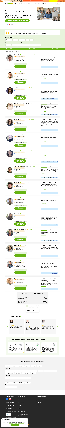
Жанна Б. (16, 213)
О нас (19, 398)
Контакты (19, 399)
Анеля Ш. (16, 119)
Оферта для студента (21, 412)
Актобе (33, 366)
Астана (14, 366)
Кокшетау (18, 373)
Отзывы (19, 405)
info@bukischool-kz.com (10, 403)
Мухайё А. (16, 103)
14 (37, 306)
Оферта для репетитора (21, 411)
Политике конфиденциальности (13, 423)
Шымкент (27, 382)
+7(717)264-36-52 (10, 405)
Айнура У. (16, 150)
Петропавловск (26, 373)
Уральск (27, 366)
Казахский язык (22, 39)
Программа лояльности (21, 417)
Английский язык (9, 39)
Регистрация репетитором (37, 3)
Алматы (8, 366)
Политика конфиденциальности (23, 414)
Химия (32, 39)
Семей (33, 373)
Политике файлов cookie (21, 423)
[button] (63, 0)
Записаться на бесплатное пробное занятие (17, 20)
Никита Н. (16, 182)
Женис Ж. (16, 166)
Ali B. (15, 229)
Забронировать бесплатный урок (20, 66)
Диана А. (16, 87)
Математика (16, 39)
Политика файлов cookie (22, 415)
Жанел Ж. (16, 245)
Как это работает (29, 3)
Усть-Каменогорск (10, 373)
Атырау (39, 366)
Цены (19, 408)
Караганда (20, 366)
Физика (27, 39)
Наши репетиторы (22, 3)
